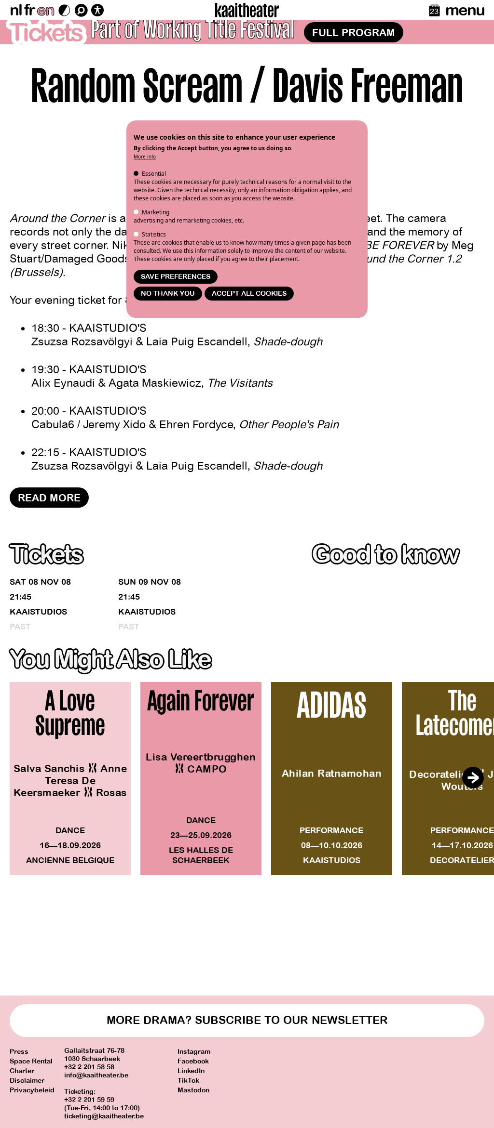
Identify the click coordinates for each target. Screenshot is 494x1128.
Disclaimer (27, 1080)
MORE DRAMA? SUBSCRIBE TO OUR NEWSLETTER (247, 1020)
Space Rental (31, 1061)
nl (16, 10)
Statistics (154, 234)
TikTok (188, 1080)
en (45, 10)
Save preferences (175, 277)
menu (464, 10)
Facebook (193, 1061)
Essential (154, 174)
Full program (353, 32)
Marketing (155, 212)
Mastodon (193, 1090)
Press (19, 1052)
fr (29, 10)
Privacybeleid (32, 1090)
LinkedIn (191, 1071)
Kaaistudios (38, 612)
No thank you (168, 293)
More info (145, 156)
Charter (22, 1071)
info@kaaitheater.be (96, 1075)
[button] (472, 777)
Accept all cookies (249, 293)
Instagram (194, 1052)
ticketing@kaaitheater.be (104, 1116)
